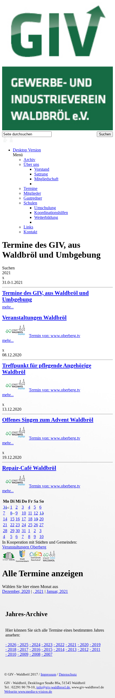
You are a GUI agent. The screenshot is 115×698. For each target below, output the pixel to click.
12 (36, 513)
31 (5, 507)
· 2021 (71, 644)
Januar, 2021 (57, 591)
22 (12, 524)
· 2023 (46, 644)
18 (30, 519)
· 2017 (22, 649)
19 (36, 519)
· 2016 (34, 649)
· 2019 (95, 644)
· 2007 (46, 654)
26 (36, 524)
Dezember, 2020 (16, 591)
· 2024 (34, 644)
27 (41, 524)
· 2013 (71, 649)
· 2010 (10, 654)
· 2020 (83, 644)
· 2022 (58, 644)
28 (5, 530)
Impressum (48, 674)
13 (41, 513)
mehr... (45, 299)
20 (41, 519)
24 (24, 524)
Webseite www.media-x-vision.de (28, 691)
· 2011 (95, 649)
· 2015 (46, 649)
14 (5, 519)
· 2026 (10, 644)
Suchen (8, 268)
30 (18, 530)
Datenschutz (68, 674)
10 (24, 513)
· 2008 (34, 654)
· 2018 (10, 649)
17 (24, 519)
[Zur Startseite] (57, 129)
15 (12, 519)
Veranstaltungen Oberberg (24, 547)
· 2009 (22, 654)
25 (30, 524)
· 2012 (83, 649)
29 (12, 530)
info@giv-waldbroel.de (53, 687)
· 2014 (58, 649)
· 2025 (22, 644)
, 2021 (38, 591)
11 (30, 513)
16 (18, 519)
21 (5, 524)
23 (18, 524)
